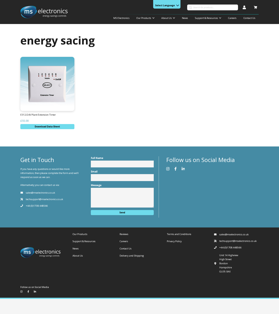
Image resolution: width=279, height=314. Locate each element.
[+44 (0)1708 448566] (23, 206)
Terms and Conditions (179, 234)
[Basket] (255, 7)
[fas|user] (245, 7)
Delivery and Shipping (132, 255)
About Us (78, 255)
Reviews (124, 234)
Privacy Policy (174, 241)
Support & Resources (84, 241)
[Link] (44, 12)
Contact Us (126, 248)
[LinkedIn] (183, 169)
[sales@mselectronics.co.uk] (23, 193)
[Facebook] (167, 169)
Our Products (80, 234)
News (76, 248)
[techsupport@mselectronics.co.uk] (23, 199)
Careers (124, 241)
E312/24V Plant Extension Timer (38, 114)
